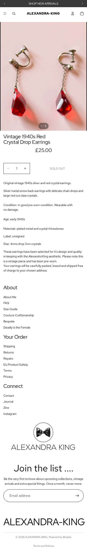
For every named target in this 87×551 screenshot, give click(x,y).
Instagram (9, 414)
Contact (8, 395)
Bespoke (9, 321)
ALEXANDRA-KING (36, 537)
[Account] (72, 13)
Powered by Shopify (60, 537)
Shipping (9, 346)
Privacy (8, 377)
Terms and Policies (43, 546)
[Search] (14, 13)
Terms (7, 370)
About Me (9, 297)
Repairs (8, 358)
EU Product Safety (15, 364)
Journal (8, 401)
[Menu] (5, 13)
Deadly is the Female (16, 327)
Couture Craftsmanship (18, 315)
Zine (6, 408)
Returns (8, 352)
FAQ (6, 303)
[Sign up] (77, 495)
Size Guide (10, 309)
